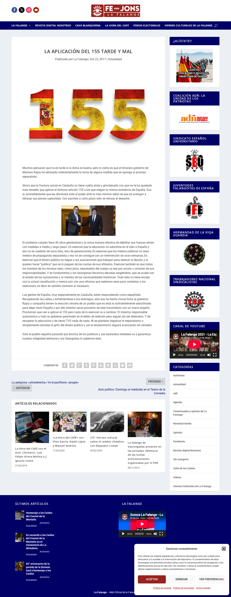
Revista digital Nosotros (53, 25)
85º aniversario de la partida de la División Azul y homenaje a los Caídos (38, 568)
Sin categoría (181, 459)
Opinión (177, 432)
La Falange (19, 25)
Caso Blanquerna (88, 25)
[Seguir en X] (22, 10)
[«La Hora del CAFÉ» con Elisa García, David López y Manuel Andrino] (70, 422)
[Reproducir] (174, 355)
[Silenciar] (209, 355)
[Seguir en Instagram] (29, 10)
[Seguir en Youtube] (36, 10)
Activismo (179, 375)
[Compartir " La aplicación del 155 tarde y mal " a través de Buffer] (108, 365)
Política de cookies (162, 588)
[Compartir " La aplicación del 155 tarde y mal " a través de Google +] (79, 365)
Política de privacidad (183, 588)
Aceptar (152, 579)
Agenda (177, 402)
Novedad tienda (182, 423)
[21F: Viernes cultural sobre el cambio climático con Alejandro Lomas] (107, 422)
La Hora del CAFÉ (117, 25)
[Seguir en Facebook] (14, 10)
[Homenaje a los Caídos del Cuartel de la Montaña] (19, 515)
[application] (194, 344)
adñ (175, 393)
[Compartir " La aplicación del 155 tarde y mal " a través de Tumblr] (86, 365)
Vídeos (177, 477)
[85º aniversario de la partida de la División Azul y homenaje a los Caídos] (19, 566)
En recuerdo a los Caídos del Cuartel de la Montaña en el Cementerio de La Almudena (40, 542)
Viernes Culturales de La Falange (188, 25)
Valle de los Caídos (184, 468)
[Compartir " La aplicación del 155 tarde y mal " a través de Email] (122, 365)
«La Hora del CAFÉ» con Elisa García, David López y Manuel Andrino (69, 441)
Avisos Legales (203, 588)
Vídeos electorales (146, 25)
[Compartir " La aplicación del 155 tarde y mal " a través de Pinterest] (93, 365)
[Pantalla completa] (215, 355)
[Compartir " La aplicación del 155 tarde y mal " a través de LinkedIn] (100, 365)
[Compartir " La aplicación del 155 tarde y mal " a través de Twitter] (72, 365)
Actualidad (115, 59)
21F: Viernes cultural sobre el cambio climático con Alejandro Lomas (107, 441)
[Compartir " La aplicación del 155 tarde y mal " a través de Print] (129, 365)
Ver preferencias (211, 579)
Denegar (182, 579)
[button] (224, 549)
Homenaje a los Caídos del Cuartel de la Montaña (39, 516)
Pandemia (179, 441)
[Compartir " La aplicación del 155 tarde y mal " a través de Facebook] (64, 365)
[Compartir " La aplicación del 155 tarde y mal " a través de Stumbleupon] (115, 365)
